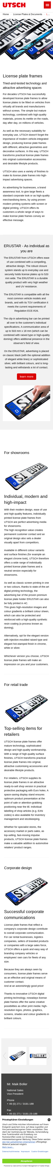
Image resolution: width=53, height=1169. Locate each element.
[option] (26, 41)
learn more (26, 376)
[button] (4, 1056)
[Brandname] (17, 1056)
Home (6, 14)
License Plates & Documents (27, 14)
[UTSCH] (14, 5)
